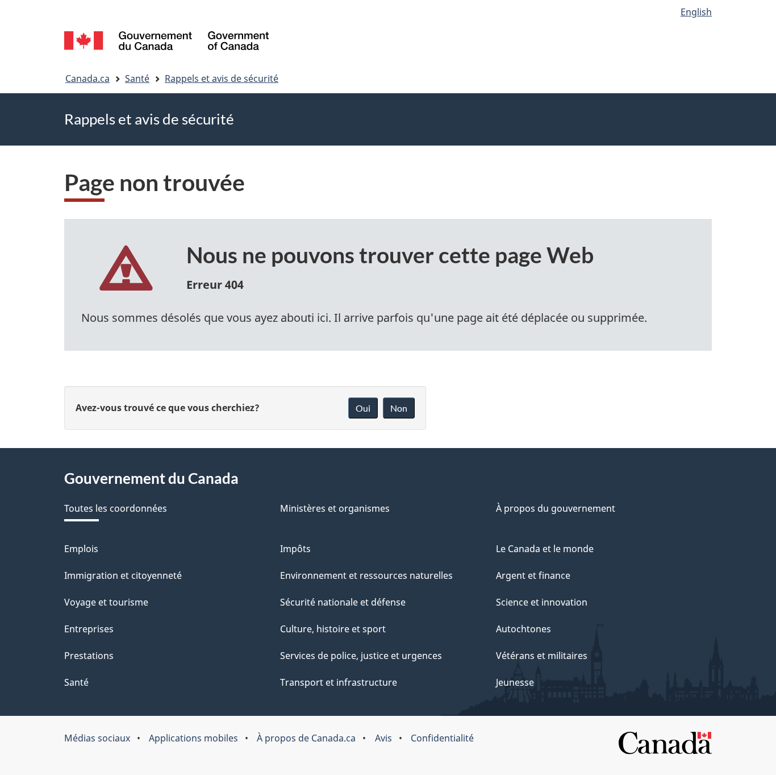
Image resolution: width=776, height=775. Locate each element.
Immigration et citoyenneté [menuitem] (123, 575)
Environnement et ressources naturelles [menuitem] (366, 575)
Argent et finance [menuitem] (533, 575)
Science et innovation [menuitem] (541, 602)
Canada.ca (87, 78)
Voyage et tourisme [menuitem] (106, 602)
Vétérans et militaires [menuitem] (541, 655)
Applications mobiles (193, 738)
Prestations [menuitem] (89, 655)
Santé (137, 78)
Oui (363, 408)
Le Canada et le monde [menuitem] (545, 548)
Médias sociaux (97, 738)
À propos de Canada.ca (306, 738)
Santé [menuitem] (76, 682)
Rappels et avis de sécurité (221, 78)
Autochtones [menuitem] (523, 629)
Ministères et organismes (335, 508)
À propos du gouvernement (555, 508)
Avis (383, 738)
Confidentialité (442, 738)
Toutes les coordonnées (115, 508)
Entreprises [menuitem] (89, 629)
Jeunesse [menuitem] (515, 682)
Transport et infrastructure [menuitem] (338, 682)
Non (398, 408)
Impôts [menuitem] (295, 548)
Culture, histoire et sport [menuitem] (333, 629)
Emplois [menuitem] (81, 548)
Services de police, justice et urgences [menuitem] (361, 655)
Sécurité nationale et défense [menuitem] (343, 602)
